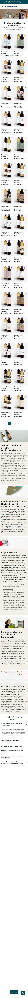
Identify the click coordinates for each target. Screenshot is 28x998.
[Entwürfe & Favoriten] (22, 6)
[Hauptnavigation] (2, 6)
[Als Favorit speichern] (11, 36)
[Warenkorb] (25, 6)
